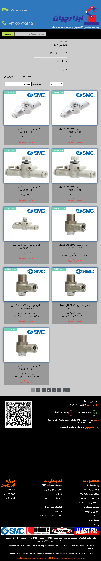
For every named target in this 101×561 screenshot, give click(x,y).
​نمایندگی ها (52, 481)
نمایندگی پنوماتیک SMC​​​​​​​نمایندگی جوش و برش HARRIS (52, 489)
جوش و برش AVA (47, 516)
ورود (24, 10)
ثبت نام (15, 10)
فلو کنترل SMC (60, 45)
